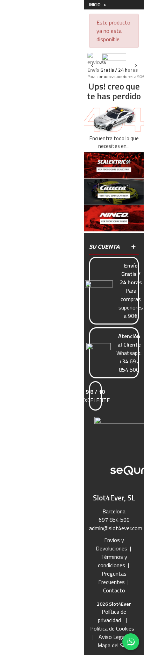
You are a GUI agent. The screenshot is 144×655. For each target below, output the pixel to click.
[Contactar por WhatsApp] (130, 641)
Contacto (114, 590)
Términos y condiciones (112, 561)
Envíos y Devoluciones (111, 544)
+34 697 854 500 (129, 365)
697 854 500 (114, 519)
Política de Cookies (112, 628)
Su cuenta (104, 246)
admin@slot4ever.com (115, 528)
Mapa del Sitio (114, 645)
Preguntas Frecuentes (112, 577)
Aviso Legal (112, 637)
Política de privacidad (112, 615)
